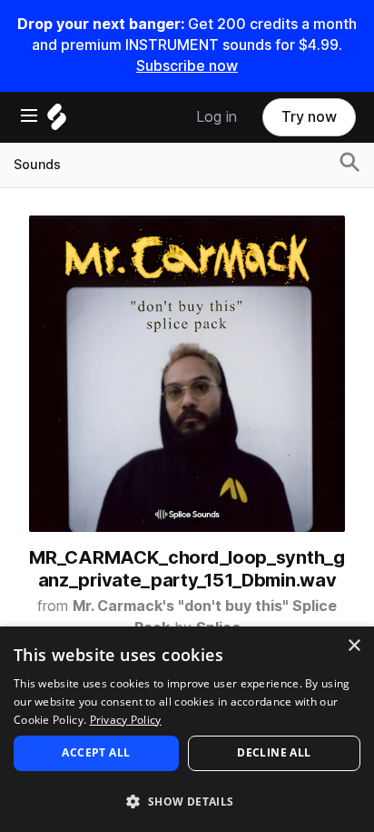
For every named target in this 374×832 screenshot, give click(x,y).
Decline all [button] (273, 752)
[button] (187, 800)
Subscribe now (187, 66)
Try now (309, 116)
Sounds (37, 164)
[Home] (56, 121)
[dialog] (187, 729)
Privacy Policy (126, 719)
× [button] (353, 646)
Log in (216, 116)
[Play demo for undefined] (187, 373)
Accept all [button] (96, 752)
